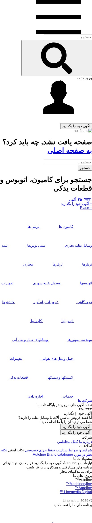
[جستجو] (56, 58)
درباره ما (85, 442)
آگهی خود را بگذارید (76, 427)
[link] (46, 409)
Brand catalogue (60, 454)
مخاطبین (63, 442)
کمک (74, 442)
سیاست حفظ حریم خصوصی (46, 450)
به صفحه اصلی (70, 150)
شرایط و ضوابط (80, 450)
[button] (46, 101)
